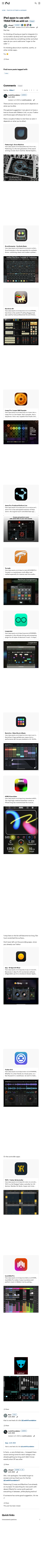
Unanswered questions (21, 1519)
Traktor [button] (6, 73)
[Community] (7, 3)
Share (6, 59)
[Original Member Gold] (25, 25)
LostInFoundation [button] (14, 95)
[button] (5, 26)
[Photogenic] (22, 25)
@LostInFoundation (28, 1420)
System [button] (32, 27)
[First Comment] (30, 25)
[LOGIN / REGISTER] (39, 3)
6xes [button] (9, 1415)
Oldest (11, 90)
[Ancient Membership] (28, 25)
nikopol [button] (10, 25)
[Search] (35, 3)
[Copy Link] (37, 27)
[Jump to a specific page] (36, 90)
